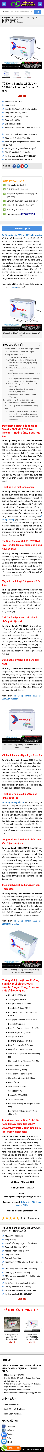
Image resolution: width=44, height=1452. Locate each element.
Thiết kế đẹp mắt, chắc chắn (20, 357)
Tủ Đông (30, 17)
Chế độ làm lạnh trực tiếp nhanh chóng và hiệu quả (24, 374)
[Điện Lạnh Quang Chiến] (22, 4)
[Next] (38, 49)
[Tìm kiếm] (37, 12)
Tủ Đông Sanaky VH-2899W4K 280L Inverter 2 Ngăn (32, 1337)
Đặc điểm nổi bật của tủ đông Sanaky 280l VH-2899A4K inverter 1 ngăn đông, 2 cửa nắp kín (22, 352)
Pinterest (10, 1438)
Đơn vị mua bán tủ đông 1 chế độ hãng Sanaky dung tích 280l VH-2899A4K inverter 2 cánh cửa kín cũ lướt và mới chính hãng (24, 415)
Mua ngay (10, 1329)
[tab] (22, 228)
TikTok (9, 1442)
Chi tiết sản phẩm (22, 229)
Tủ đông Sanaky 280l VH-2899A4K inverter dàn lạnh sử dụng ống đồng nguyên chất (23, 362)
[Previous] (6, 49)
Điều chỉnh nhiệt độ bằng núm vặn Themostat (22, 395)
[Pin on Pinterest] (22, 166)
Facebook (11, 1426)
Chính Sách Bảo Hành (13, 1414)
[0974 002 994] (4, 1448)
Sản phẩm (18, 17)
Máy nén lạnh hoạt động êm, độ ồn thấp (22, 369)
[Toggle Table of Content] (36, 345)
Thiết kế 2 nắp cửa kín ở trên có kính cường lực (23, 385)
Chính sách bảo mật (12, 1405)
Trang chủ (6, 17)
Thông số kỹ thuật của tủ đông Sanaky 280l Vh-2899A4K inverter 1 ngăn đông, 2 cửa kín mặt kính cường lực (21, 404)
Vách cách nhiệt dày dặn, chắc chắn (23, 381)
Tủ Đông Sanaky (9, 20)
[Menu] (4, 4)
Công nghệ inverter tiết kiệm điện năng (24, 378)
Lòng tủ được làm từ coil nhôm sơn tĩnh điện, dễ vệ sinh (22, 390)
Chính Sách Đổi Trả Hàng (14, 1409)
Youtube (10, 1434)
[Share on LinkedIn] (26, 166)
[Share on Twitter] (18, 166)
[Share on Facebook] (14, 166)
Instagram (11, 1430)
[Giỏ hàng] (40, 4)
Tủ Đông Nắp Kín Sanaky (12, 22)
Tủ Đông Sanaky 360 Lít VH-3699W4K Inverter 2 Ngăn (12, 1337)
